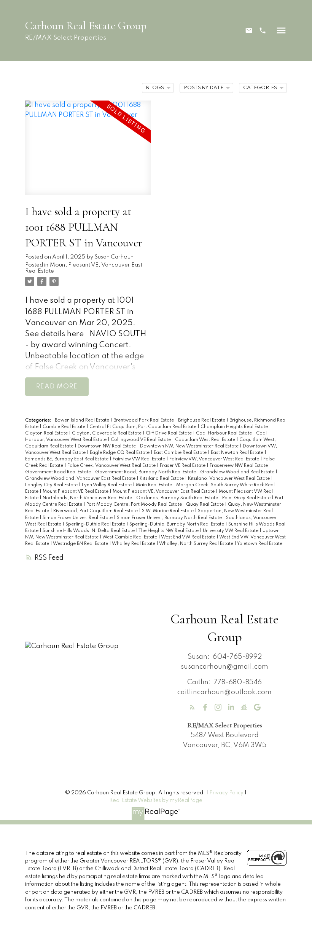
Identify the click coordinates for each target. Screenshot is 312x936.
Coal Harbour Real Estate (224, 433)
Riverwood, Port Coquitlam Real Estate (96, 511)
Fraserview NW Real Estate (239, 465)
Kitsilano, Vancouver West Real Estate (229, 478)
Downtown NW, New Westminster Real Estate (190, 446)
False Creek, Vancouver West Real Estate (112, 465)
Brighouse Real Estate (202, 420)
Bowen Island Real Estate (82, 420)
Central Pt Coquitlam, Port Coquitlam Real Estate (143, 427)
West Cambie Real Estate (130, 537)
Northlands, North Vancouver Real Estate (88, 498)
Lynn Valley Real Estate (107, 485)
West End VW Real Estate (188, 537)
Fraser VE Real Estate (183, 465)
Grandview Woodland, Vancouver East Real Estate (81, 478)
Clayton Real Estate (47, 433)
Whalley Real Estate (134, 543)
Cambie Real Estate (64, 427)
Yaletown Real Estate (259, 543)
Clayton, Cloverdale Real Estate (107, 433)
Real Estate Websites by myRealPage (155, 800)
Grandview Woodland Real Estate (237, 472)
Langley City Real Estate (52, 485)
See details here (54, 334)
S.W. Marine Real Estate (168, 511)
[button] (249, 30)
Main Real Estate (154, 485)
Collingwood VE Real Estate (141, 440)
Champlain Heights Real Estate (235, 427)
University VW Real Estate (231, 531)
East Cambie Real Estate (181, 452)
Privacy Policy (226, 792)
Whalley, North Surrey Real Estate (196, 543)
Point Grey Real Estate (247, 498)
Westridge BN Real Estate (81, 543)
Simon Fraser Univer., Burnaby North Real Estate (170, 518)
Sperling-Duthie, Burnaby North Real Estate (177, 524)
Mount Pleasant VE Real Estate (76, 491)
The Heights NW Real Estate (169, 531)
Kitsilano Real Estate (162, 478)
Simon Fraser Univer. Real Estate (78, 518)
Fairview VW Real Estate (139, 459)
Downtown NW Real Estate (107, 446)
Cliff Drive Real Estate (169, 433)
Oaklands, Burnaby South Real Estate (177, 498)
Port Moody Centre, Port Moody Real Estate (134, 504)
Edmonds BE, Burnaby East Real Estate (67, 459)
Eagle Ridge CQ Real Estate (120, 452)
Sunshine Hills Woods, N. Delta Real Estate (89, 531)
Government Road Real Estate (58, 472)
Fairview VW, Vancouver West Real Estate (214, 459)
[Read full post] (88, 152)
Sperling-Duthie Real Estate (95, 524)
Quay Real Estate (205, 504)
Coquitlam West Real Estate (205, 440)
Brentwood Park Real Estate (144, 420)
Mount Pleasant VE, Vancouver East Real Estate (164, 491)
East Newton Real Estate (237, 452)
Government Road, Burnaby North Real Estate (146, 472)
